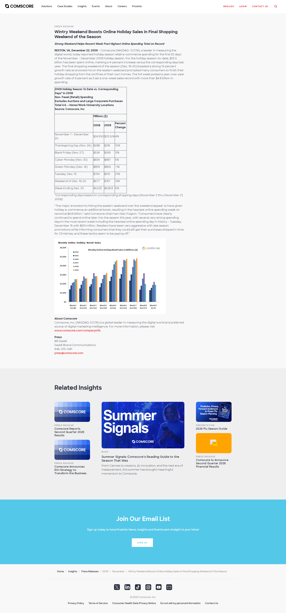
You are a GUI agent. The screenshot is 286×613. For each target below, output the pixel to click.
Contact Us (211, 603)
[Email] (169, 588)
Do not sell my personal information (180, 603)
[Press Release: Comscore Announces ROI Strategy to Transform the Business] (72, 450)
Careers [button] (122, 6)
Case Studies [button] (64, 6)
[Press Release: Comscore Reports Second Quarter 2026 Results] (72, 412)
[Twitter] (117, 588)
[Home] (19, 8)
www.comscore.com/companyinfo (77, 330)
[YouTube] (159, 588)
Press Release (64, 26)
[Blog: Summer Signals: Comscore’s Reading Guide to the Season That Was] (143, 425)
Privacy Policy (76, 603)
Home (60, 571)
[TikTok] (138, 588)
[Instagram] (148, 588)
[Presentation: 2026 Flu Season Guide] (214, 412)
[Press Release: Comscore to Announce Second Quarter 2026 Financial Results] (214, 443)
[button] (229, 8)
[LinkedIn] (127, 588)
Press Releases (89, 571)
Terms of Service (98, 603)
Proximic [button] (137, 6)
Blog (105, 452)
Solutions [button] (46, 6)
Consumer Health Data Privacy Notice (134, 603)
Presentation (205, 425)
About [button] (108, 6)
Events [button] (96, 6)
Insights (72, 571)
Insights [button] (82, 6)
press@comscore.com (68, 353)
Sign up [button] (142, 542)
